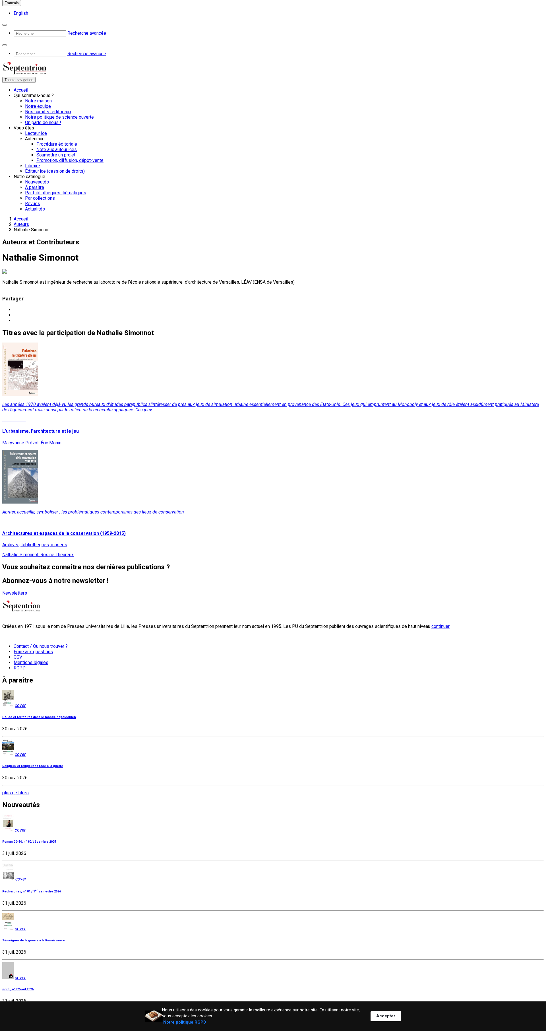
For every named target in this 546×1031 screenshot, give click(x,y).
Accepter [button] (385, 1015)
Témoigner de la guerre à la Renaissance (33, 940)
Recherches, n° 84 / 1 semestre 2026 (31, 891)
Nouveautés (37, 182)
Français (12, 3)
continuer (440, 626)
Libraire (32, 165)
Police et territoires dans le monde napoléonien (39, 717)
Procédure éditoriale (56, 144)
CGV (18, 657)
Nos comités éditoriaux (48, 111)
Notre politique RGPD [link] (184, 1022)
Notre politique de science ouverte (59, 117)
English (21, 13)
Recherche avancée (86, 33)
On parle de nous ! (43, 122)
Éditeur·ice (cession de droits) (55, 171)
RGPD (20, 668)
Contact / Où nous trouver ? (41, 646)
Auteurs (21, 224)
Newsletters (14, 593)
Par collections (40, 198)
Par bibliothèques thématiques (55, 192)
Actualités (35, 209)
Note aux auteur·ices (56, 149)
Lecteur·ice (36, 133)
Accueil (21, 90)
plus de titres (15, 792)
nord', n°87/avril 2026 (18, 989)
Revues (32, 203)
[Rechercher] (4, 25)
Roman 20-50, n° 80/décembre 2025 (29, 842)
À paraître (34, 187)
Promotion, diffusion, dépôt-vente (70, 160)
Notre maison (38, 101)
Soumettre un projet (55, 155)
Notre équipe (38, 106)
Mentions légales (31, 662)
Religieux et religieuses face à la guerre (32, 766)
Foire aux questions (33, 651)
